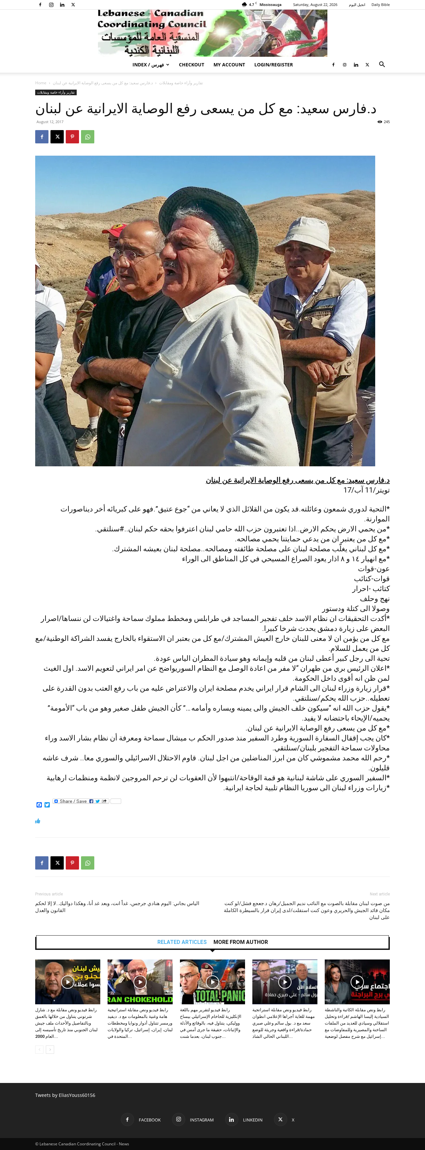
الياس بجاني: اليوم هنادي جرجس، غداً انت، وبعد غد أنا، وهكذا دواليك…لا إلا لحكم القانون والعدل (117, 906)
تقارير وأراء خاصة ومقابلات (181, 83)
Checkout (191, 64)
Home (40, 83)
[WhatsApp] (87, 136)
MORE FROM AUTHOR (240, 942)
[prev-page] (39, 1049)
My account (229, 64)
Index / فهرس (148, 64)
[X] (73, 4)
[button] (382, 65)
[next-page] (50, 1049)
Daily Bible (381, 4)
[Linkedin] (62, 4)
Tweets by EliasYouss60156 (65, 1095)
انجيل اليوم (357, 4)
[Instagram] (51, 4)
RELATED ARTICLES (182, 942)
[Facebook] (40, 4)
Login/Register (273, 64)
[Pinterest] (72, 136)
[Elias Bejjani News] (212, 33)
